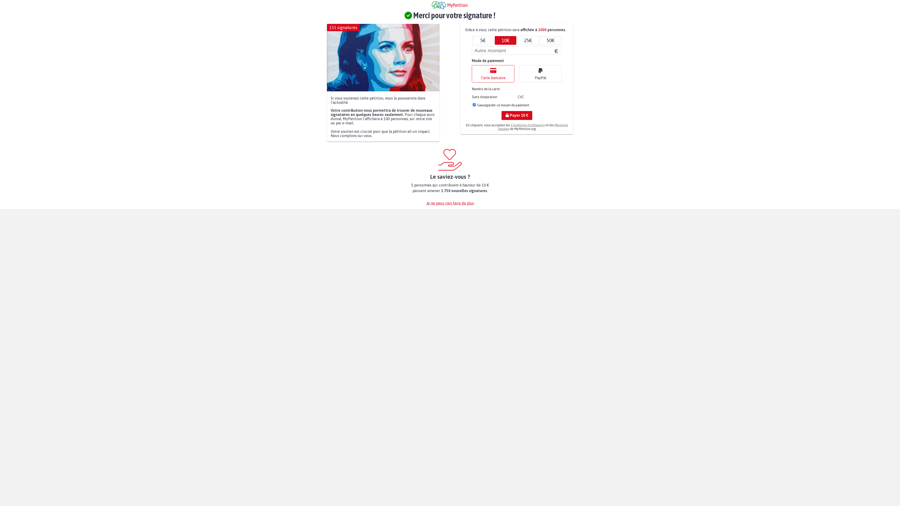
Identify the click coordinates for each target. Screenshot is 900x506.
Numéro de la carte (486, 89)
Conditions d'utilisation (527, 125)
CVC (521, 97)
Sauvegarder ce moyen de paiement (503, 105)
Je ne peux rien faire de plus (450, 203)
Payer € (518, 115)
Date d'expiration (484, 97)
